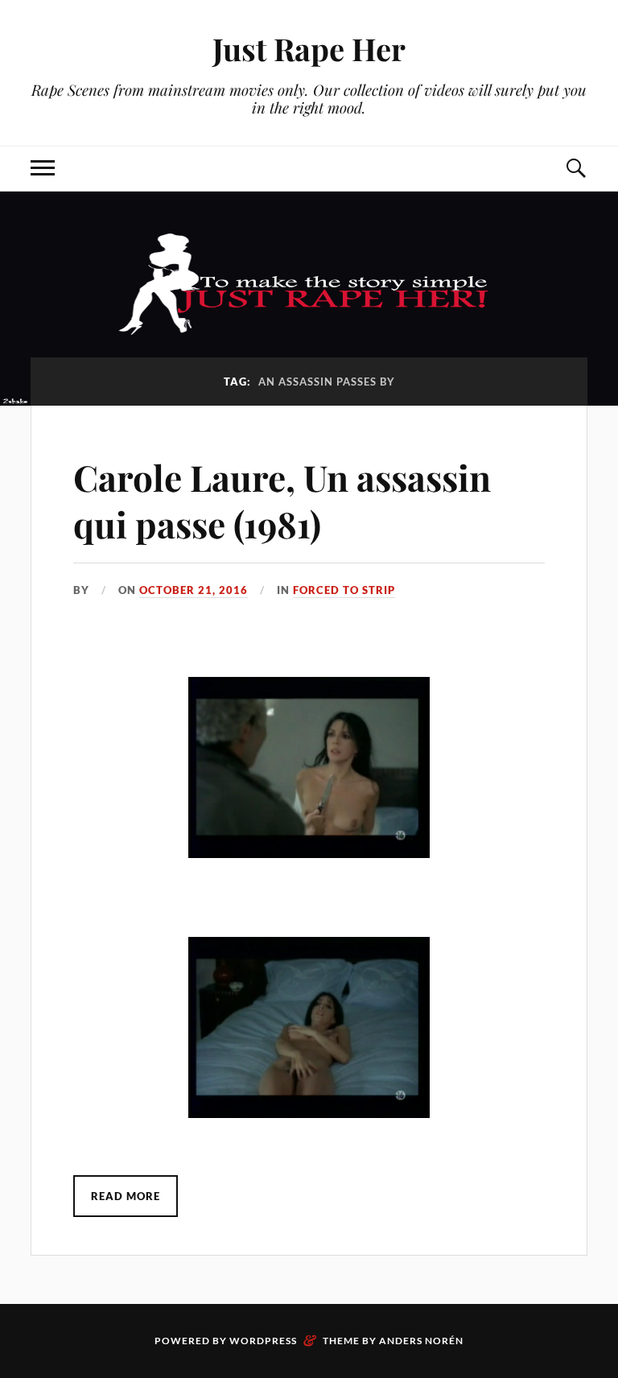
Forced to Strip (344, 590)
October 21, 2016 (193, 590)
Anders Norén (421, 1341)
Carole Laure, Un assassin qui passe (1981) (282, 500)
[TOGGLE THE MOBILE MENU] (43, 168)
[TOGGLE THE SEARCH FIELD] (575, 168)
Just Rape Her (309, 48)
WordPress (263, 1341)
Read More (125, 1196)
